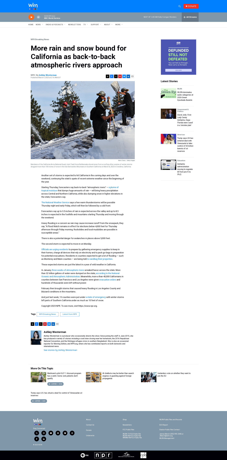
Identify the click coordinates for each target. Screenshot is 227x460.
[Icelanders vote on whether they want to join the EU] (148, 377)
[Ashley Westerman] (36, 338)
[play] (31, 17)
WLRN (179, 89)
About (107, 25)
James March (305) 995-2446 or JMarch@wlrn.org (171, 435)
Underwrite (90, 435)
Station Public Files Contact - (170, 430)
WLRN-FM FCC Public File (132, 436)
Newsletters (74, 25)
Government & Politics (183, 110)
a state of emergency (96, 297)
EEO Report (163, 425)
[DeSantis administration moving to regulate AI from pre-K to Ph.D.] (168, 165)
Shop (125, 420)
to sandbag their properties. (100, 259)
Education (181, 160)
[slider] (42, 17)
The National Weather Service (55, 202)
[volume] (38, 17)
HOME (30, 25)
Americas (181, 135)
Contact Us (90, 425)
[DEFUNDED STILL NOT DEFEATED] (178, 57)
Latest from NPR (70, 314)
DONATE (192, 6)
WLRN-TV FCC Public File (132, 434)
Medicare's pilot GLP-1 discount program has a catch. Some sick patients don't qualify (64, 376)
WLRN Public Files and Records (170, 420)
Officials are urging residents (54, 249)
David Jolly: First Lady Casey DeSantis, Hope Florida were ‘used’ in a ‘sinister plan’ (185, 120)
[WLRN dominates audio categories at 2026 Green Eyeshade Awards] (168, 93)
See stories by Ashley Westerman (60, 350)
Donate (89, 430)
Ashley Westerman (48, 75)
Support (95, 25)
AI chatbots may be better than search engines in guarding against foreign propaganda (118, 376)
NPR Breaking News (40, 39)
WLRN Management (166, 438)
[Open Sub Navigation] (43, 25)
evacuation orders (107, 279)
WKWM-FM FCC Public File (132, 438)
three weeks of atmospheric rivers (68, 270)
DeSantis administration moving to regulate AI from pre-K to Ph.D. (185, 169)
